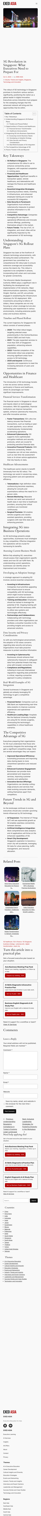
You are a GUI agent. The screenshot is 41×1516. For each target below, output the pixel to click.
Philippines (7, 1231)
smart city (17, 946)
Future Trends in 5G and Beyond (17, 150)
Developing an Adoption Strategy (20, 138)
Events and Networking (12, 1270)
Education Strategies (11, 1268)
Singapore (27, 80)
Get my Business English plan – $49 (18, 1185)
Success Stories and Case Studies (15, 1279)
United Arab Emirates (11, 1249)
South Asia (6, 1512)
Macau (6, 1227)
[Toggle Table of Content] (33, 113)
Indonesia (7, 1218)
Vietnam (7, 1251)
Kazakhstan (8, 1225)
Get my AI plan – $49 (13, 994)
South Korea (8, 1240)
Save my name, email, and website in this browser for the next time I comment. (21, 1103)
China (6, 1211)
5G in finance (17, 941)
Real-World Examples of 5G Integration (22, 145)
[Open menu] (36, 3)
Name (6, 1073)
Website (6, 1092)
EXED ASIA (19, 77)
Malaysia (7, 1229)
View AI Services (10, 1025)
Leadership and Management (14, 1277)
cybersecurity (20, 944)
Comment (7, 1050)
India (6, 1216)
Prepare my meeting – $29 (15, 975)
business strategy (9, 944)
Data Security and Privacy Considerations (18, 141)
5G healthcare (7, 941)
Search (34, 1200)
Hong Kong (8, 1214)
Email (6, 1082)
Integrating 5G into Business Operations (20, 133)
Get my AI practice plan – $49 (16, 1169)
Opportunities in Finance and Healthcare (20, 126)
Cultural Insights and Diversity (14, 1266)
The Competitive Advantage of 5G (18, 147)
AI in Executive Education (12, 1261)
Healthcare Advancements (18, 131)
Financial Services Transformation (20, 128)
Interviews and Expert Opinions (14, 1274)
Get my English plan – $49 (15, 1014)
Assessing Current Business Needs (21, 136)
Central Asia (7, 1515)
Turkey (6, 1247)
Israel (6, 1220)
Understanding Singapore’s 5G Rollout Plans (19, 120)
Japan (6, 1222)
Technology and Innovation (12, 82)
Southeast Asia (8, 1506)
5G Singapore (27, 941)
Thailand (7, 1244)
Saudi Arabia (8, 1236)
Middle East (7, 1509)
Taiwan (6, 1242)
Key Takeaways (11, 117)
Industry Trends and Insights (14, 80)
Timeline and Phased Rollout (18, 124)
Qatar (6, 1233)
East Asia (6, 1503)
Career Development (11, 1263)
